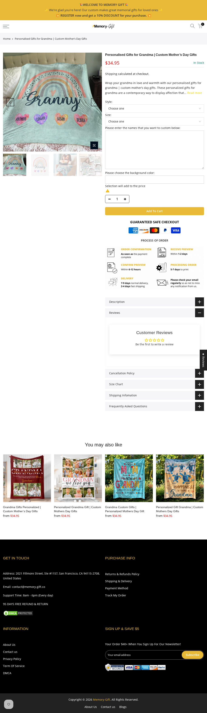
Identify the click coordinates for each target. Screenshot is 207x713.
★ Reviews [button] (203, 360)
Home (7, 38)
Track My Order (115, 595)
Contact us (10, 652)
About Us (9, 645)
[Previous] (10, 102)
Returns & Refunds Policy (122, 574)
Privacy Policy (12, 659)
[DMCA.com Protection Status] (18, 613)
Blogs (123, 707)
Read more (194, 93)
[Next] (95, 102)
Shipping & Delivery (118, 581)
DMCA (7, 673)
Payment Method (116, 588)
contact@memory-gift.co (28, 587)
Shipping (111, 74)
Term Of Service (14, 666)
